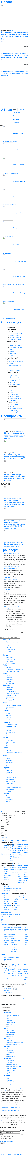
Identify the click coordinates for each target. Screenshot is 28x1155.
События (9, 677)
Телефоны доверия (15, 337)
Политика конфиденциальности (11, 1110)
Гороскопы (9, 701)
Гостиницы (13, 406)
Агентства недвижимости (16, 361)
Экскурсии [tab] (16, 122)
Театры (16, 898)
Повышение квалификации (14, 669)
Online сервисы (11, 691)
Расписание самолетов (11, 553)
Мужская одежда (15, 384)
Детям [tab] (15, 116)
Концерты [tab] (22, 109)
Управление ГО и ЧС (16, 334)
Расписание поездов (10, 568)
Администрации (15, 344)
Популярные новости (12, 642)
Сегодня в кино (7, 912)
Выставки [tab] (16, 119)
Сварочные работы (14, 370)
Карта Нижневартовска (13, 705)
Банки (5, 655)
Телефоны (9, 689)
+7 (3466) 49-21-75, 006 (11, 566)
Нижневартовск (11, 644)
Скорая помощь (15, 335)
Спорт (6, 907)
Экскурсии (7, 905)
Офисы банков (10, 659)
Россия (8, 647)
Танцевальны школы (16, 408)
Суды (11, 355)
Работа (5, 665)
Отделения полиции (16, 345)
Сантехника (12, 369)
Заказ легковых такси (11, 591)
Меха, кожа (13, 382)
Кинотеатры (17, 896)
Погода (8, 651)
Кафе (11, 392)
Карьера (8, 667)
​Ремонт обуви (14, 380)
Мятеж (15, 150)
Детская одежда (15, 377)
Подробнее (4, 838)
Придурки (16, 181)
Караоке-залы (14, 394)
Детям (6, 901)
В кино (8, 676)
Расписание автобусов (11, 580)
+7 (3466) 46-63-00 (10, 578)
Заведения (9, 679)
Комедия (11, 301)
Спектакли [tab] (16, 112)
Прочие (6, 909)
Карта (5, 703)
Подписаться (6, 1010)
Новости (6, 639)
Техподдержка (8, 992)
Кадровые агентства (12, 671)
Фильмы (8, 681)
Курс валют (9, 657)
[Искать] (22, 632)
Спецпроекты (12, 416)
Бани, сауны (13, 389)
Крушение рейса (18, 261)
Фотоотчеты (10, 683)
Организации (11, 322)
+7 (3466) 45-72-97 (10, 589)
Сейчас (8, 713)
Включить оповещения (20, 998)
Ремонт (11, 367)
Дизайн (11, 363)
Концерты (7, 898)
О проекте (7, 988)
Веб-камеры (10, 697)
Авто (7, 653)
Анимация (15, 173)
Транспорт (9, 550)
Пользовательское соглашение (10, 1107)
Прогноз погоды (11, 695)
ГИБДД (12, 351)
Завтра (8, 715)
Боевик (19, 150)
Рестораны (13, 400)
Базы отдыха (14, 404)
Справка (6, 685)
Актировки (9, 719)
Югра (11, 30)
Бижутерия (13, 375)
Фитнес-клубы (14, 412)
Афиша (6, 110)
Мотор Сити (16, 213)
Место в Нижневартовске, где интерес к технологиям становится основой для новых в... (14, 436)
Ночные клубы (14, 396)
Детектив (14, 141)
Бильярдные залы (15, 398)
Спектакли (7, 899)
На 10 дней (9, 717)
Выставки (7, 903)
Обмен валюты (10, 663)
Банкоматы (9, 661)
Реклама (6, 990)
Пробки (8, 709)
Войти (24, 840)
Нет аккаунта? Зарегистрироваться (11, 1154)
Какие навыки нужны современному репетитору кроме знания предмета (14, 456)
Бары (11, 390)
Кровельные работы (15, 365)
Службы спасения (15, 339)
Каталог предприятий (13, 693)
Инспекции (13, 353)
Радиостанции (10, 699)
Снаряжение (13, 410)
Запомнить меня (6, 1138)
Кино (5, 896)
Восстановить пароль (6, 1141)
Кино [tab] (14, 109)
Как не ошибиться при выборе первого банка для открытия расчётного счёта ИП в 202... (15, 477)
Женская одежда (15, 379)
